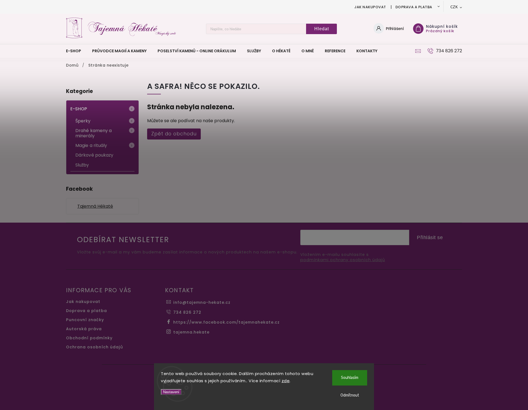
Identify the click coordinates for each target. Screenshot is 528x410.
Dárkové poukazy (94, 155)
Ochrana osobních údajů (94, 347)
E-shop (78, 109)
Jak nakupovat (370, 7)
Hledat (321, 28)
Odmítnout (349, 395)
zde (286, 381)
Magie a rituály (91, 145)
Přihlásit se (430, 237)
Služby (82, 165)
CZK (454, 7)
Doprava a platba (413, 7)
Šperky (83, 121)
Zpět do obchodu (174, 133)
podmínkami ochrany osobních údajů (342, 260)
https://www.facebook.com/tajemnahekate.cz (226, 322)
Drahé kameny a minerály (93, 133)
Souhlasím (349, 378)
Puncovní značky (85, 319)
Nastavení (171, 392)
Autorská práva (84, 329)
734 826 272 (187, 312)
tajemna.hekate (191, 332)
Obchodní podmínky (89, 338)
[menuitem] (76, 51)
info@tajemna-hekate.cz (201, 302)
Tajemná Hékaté (95, 206)
